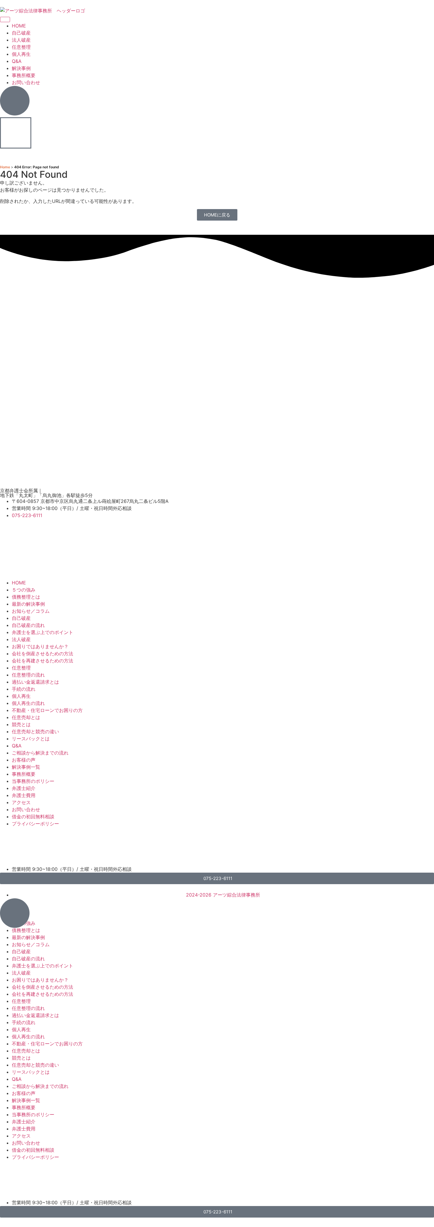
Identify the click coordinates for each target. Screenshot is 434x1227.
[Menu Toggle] (5, 19)
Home (5, 167)
